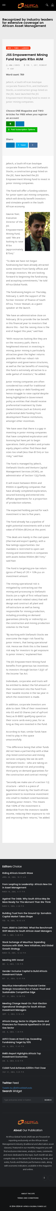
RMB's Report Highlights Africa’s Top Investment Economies (21, 1055)
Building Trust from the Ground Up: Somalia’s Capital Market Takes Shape (26, 914)
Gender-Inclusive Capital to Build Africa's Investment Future (24, 972)
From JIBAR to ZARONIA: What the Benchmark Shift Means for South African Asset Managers (27, 929)
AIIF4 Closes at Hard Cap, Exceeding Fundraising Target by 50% (21, 1040)
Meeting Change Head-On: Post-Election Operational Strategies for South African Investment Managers (24, 1007)
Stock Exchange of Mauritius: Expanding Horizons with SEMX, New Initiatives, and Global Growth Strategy (27, 945)
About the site (28, 1193)
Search (47, 1100)
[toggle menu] (3, 4)
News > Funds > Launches (18, 48)
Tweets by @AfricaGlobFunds (17, 1088)
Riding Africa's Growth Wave (17, 873)
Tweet (23, 145)
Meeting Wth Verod (12, 960)
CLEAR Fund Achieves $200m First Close (24, 1068)
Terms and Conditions (28, 1198)
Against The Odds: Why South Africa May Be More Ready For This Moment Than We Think (26, 900)
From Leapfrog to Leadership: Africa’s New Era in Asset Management (27, 886)
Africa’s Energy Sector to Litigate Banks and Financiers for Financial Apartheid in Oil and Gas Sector (26, 1024)
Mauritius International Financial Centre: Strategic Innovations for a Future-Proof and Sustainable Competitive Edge (26, 989)
